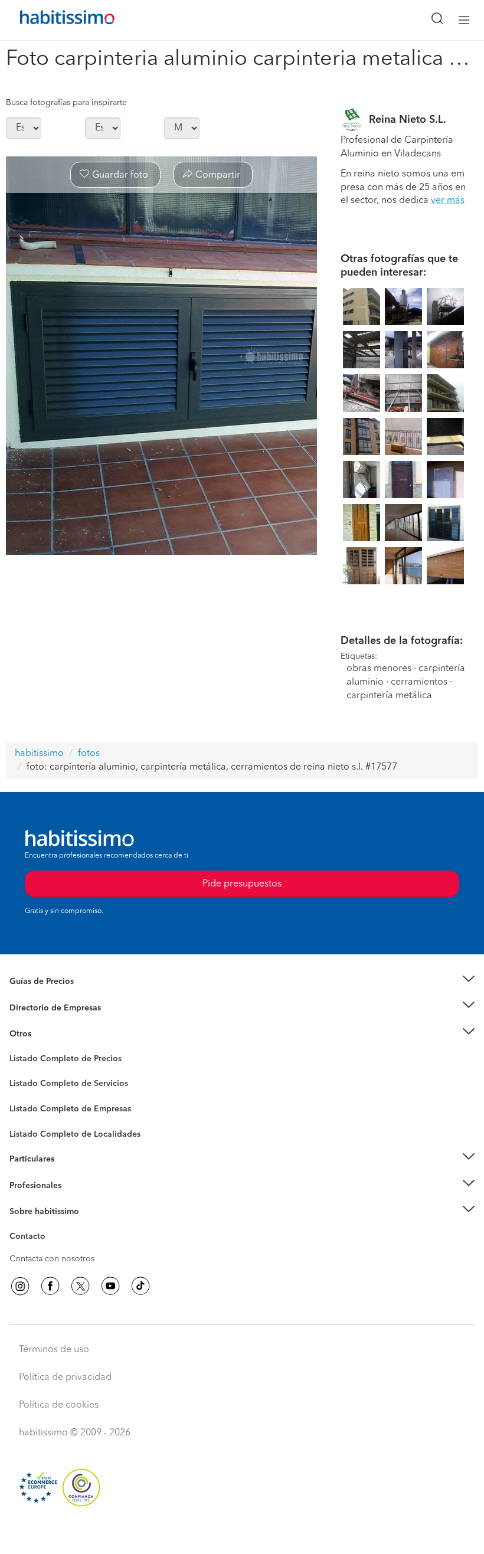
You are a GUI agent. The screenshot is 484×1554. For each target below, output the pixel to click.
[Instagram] (20, 1286)
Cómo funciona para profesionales (74, 1200)
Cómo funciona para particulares (71, 1174)
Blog (18, 1049)
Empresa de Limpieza (49, 1034)
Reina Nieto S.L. (407, 119)
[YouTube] (110, 1286)
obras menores (378, 668)
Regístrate (28, 1186)
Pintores (24, 1093)
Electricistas (31, 1105)
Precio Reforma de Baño (55, 996)
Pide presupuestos (242, 1534)
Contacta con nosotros (51, 1259)
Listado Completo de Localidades (74, 1134)
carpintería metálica (389, 696)
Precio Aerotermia (43, 1007)
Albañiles (27, 1117)
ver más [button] (448, 200)
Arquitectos (31, 1128)
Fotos (19, 1072)
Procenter (27, 1084)
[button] (242, 981)
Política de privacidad (65, 1377)
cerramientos (419, 682)
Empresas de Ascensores (56, 1022)
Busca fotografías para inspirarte (66, 103)
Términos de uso (54, 1350)
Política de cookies (59, 1405)
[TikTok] (140, 1286)
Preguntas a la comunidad (58, 1060)
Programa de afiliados (50, 1250)
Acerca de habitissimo (51, 1226)
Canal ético (30, 1238)
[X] (80, 1286)
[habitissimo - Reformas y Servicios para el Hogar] (54, 20)
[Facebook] (50, 1286)
